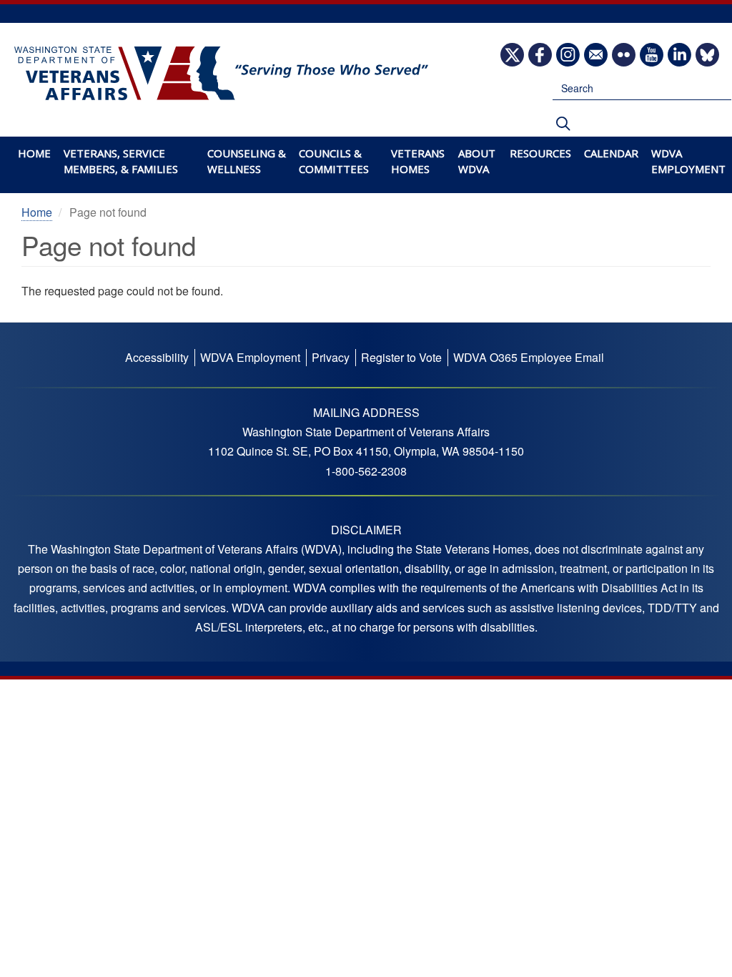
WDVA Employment (688, 160)
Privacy (331, 357)
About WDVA (476, 160)
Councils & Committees (334, 160)
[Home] (214, 73)
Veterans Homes (418, 160)
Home (34, 153)
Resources (540, 153)
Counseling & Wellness (246, 160)
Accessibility (157, 357)
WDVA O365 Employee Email (528, 357)
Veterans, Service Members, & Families (121, 160)
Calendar (611, 153)
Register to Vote (401, 357)
